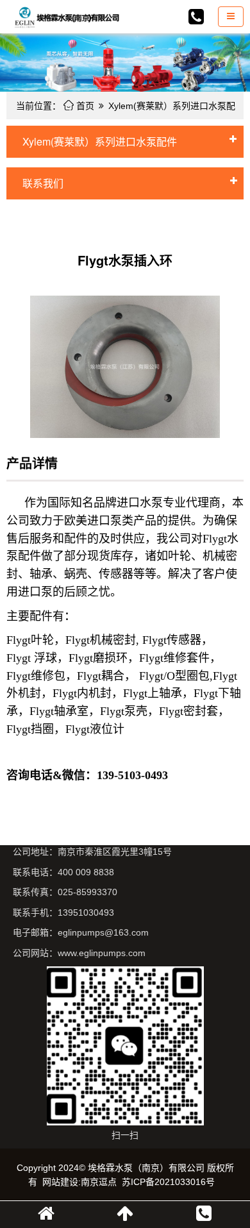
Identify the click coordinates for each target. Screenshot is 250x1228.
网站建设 (60, 1182)
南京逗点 (99, 1182)
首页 (78, 106)
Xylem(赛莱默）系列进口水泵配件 (99, 141)
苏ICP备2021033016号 (168, 1182)
